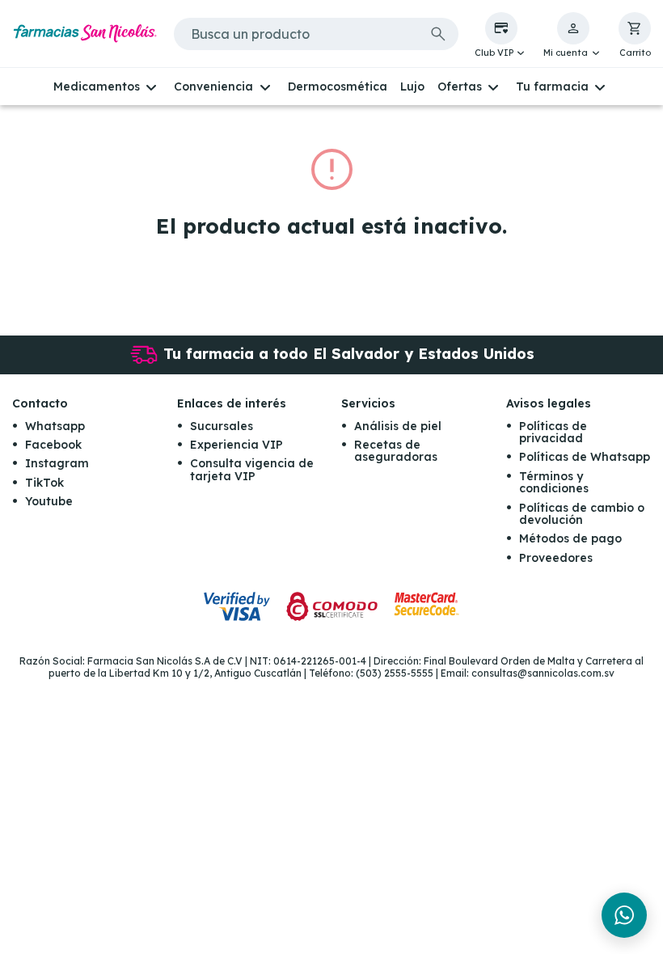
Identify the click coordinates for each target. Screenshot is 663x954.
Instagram (57, 463)
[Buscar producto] (438, 34)
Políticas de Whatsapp (584, 457)
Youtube (49, 501)
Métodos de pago (570, 538)
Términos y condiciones (554, 482)
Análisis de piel (397, 426)
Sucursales (221, 426)
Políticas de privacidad (553, 432)
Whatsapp (55, 426)
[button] (501, 35)
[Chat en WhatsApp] (624, 915)
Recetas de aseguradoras (395, 450)
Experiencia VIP (236, 444)
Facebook (53, 444)
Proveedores (556, 558)
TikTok (44, 482)
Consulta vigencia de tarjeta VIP (252, 469)
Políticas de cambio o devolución (581, 513)
